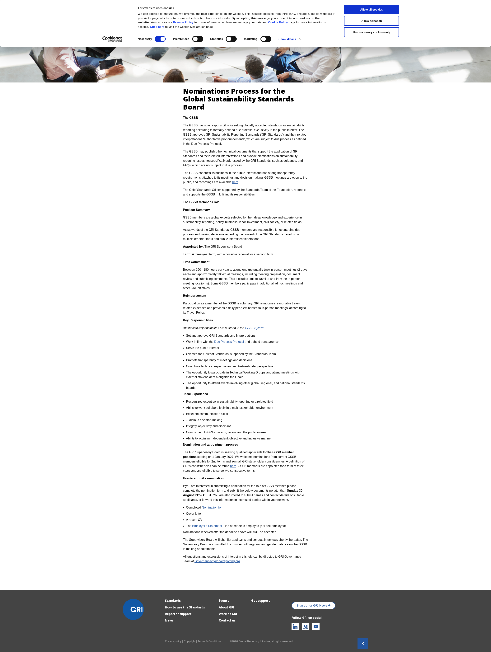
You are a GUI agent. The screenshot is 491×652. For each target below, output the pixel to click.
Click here (157, 26)
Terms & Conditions (209, 641)
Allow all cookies (371, 9)
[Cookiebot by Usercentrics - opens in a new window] (112, 39)
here (235, 182)
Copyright (189, 641)
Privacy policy (173, 641)
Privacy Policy (183, 22)
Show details (287, 39)
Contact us (227, 620)
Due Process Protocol (229, 341)
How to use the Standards (185, 607)
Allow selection (371, 20)
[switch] (197, 39)
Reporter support (178, 614)
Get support (260, 600)
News (169, 620)
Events (224, 600)
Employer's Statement (207, 526)
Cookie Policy (278, 22)
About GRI (226, 607)
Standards (173, 600)
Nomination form (213, 507)
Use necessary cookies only (371, 32)
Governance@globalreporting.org (217, 561)
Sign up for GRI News (312, 605)
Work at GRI (228, 614)
